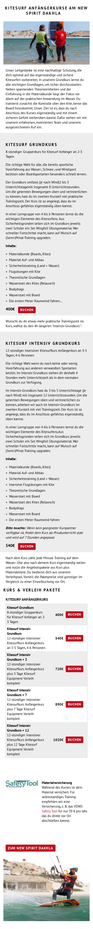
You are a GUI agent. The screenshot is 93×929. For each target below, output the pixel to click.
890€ (59, 704)
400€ (59, 615)
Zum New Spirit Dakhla (30, 848)
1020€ (58, 740)
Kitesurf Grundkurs (20, 607)
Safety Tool (49, 811)
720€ (59, 669)
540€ (59, 638)
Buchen (26, 310)
